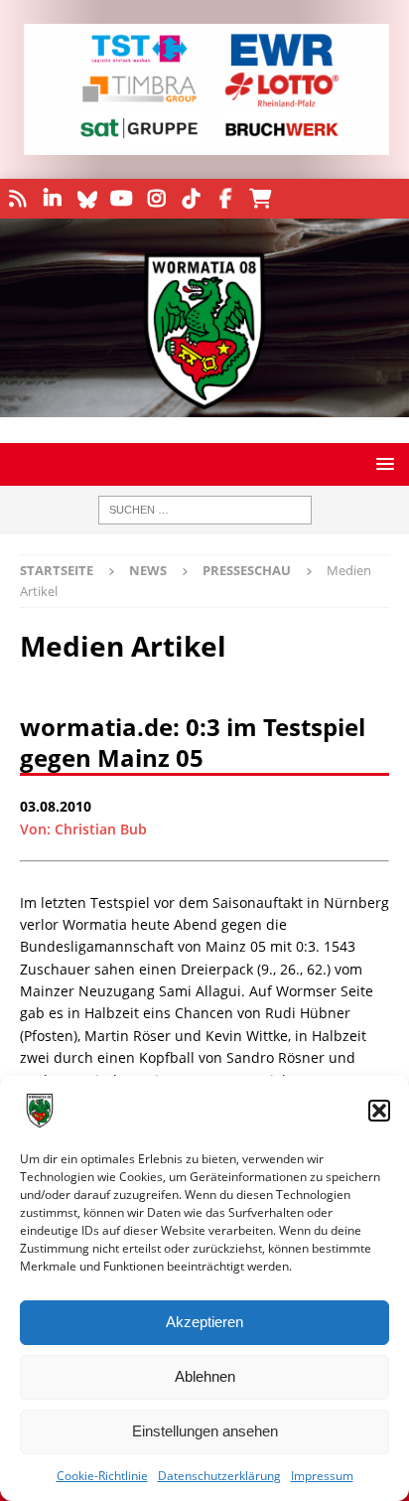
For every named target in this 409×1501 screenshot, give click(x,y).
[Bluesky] (86, 199)
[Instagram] (156, 199)
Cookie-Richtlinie (102, 1475)
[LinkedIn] (52, 199)
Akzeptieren (204, 1321)
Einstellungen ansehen (205, 1431)
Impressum (322, 1475)
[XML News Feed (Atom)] (17, 199)
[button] (379, 1111)
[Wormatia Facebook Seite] (225, 199)
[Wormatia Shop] (260, 199)
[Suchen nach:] (205, 510)
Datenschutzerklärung (219, 1475)
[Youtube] (121, 199)
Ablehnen (205, 1376)
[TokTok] (191, 199)
